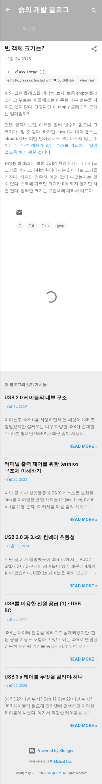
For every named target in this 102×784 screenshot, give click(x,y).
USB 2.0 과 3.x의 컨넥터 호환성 (40, 537)
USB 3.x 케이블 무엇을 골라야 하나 (44, 677)
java (60, 226)
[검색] (94, 11)
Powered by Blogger (54, 750)
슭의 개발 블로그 (43, 10)
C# (31, 226)
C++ (46, 226)
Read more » (83, 446)
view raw (87, 80)
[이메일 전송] (19, 214)
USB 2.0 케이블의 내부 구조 (36, 397)
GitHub (68, 80)
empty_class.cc (20, 80)
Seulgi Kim (54, 773)
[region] (51, 72)
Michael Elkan (63, 761)
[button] (94, 49)
